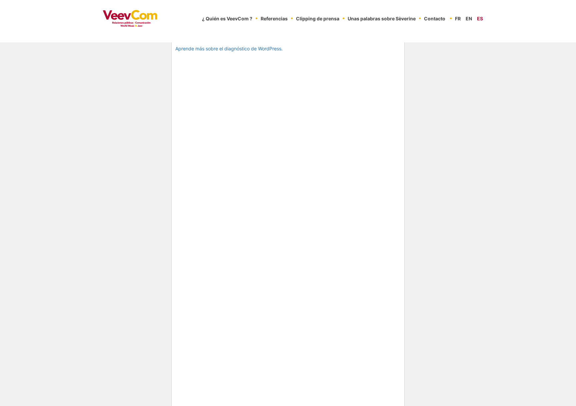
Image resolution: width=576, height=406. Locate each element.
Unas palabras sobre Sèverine (382, 18)
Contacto (434, 18)
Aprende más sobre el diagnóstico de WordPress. (229, 48)
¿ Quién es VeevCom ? (227, 18)
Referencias (274, 18)
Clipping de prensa (317, 18)
